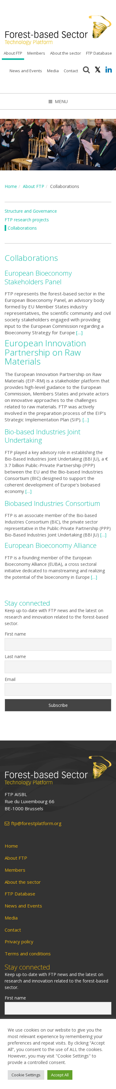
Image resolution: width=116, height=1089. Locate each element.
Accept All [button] (60, 1075)
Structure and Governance (31, 211)
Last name (15, 656)
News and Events (26, 70)
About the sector (65, 53)
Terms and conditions (28, 954)
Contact (71, 70)
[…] (79, 332)
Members (36, 53)
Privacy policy (19, 942)
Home (11, 186)
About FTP (13, 53)
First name (15, 634)
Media (53, 70)
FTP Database (99, 53)
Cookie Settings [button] (26, 1075)
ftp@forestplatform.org (36, 823)
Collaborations (22, 228)
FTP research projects (27, 220)
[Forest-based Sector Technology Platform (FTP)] (58, 770)
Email (10, 679)
